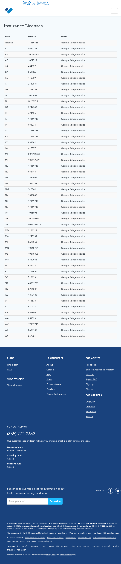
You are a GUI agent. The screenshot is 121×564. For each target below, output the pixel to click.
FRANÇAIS (34, 546)
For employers (53, 384)
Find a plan (12, 364)
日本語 (72, 546)
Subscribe (55, 501)
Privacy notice (71, 538)
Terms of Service (66, 555)
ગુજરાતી (51, 546)
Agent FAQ (91, 379)
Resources (91, 411)
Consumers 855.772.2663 (43, 3)
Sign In (89, 416)
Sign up (90, 384)
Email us (50, 389)
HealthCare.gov (62, 533)
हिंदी (57, 546)
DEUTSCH (43, 546)
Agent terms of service (55, 538)
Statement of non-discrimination (104, 538)
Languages (11, 546)
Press (49, 379)
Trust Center (31, 541)
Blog (48, 374)
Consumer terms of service (35, 538)
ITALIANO (64, 546)
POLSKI (86, 546)
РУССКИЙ (106, 546)
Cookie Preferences (56, 394)
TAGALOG (11, 550)
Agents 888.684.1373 (29, 3)
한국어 (79, 546)
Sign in (89, 389)
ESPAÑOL (115, 546)
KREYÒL (25, 546)
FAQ (9, 369)
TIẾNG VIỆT (21, 550)
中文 (18, 546)
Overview (90, 401)
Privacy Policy (51, 555)
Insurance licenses (84, 538)
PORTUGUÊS (95, 546)
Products (90, 406)
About (49, 364)
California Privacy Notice (16, 541)
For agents (91, 364)
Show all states (14, 385)
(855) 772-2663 (21, 433)
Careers (50, 369)
